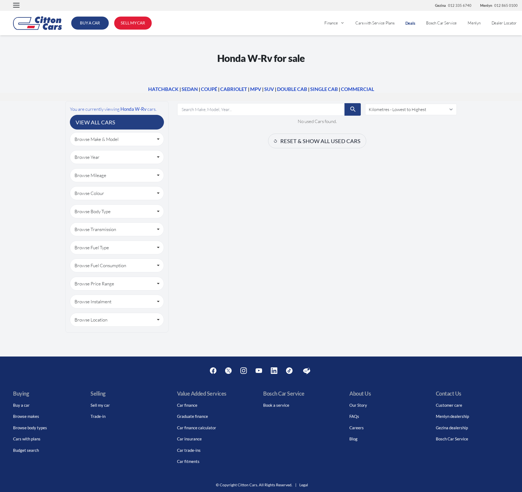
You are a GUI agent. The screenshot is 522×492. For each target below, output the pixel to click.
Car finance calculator (196, 427)
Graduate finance (192, 416)
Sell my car (100, 405)
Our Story (358, 405)
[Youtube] (259, 370)
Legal (303, 484)
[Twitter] (228, 370)
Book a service (276, 405)
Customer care (449, 405)
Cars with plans (27, 438)
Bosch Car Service (441, 23)
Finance (331, 23)
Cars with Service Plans (374, 23)
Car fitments (188, 461)
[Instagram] (243, 370)
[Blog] (306, 370)
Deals (410, 23)
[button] (16, 5)
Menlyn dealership (452, 416)
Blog (353, 438)
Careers (356, 427)
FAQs (354, 416)
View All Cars (95, 122)
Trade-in (98, 416)
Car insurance (189, 438)
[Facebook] (213, 370)
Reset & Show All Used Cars (320, 141)
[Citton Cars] (37, 23)
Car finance (187, 405)
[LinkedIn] (274, 370)
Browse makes (26, 416)
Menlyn (474, 23)
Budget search (26, 450)
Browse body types (30, 427)
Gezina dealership (452, 427)
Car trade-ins (189, 450)
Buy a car (21, 405)
